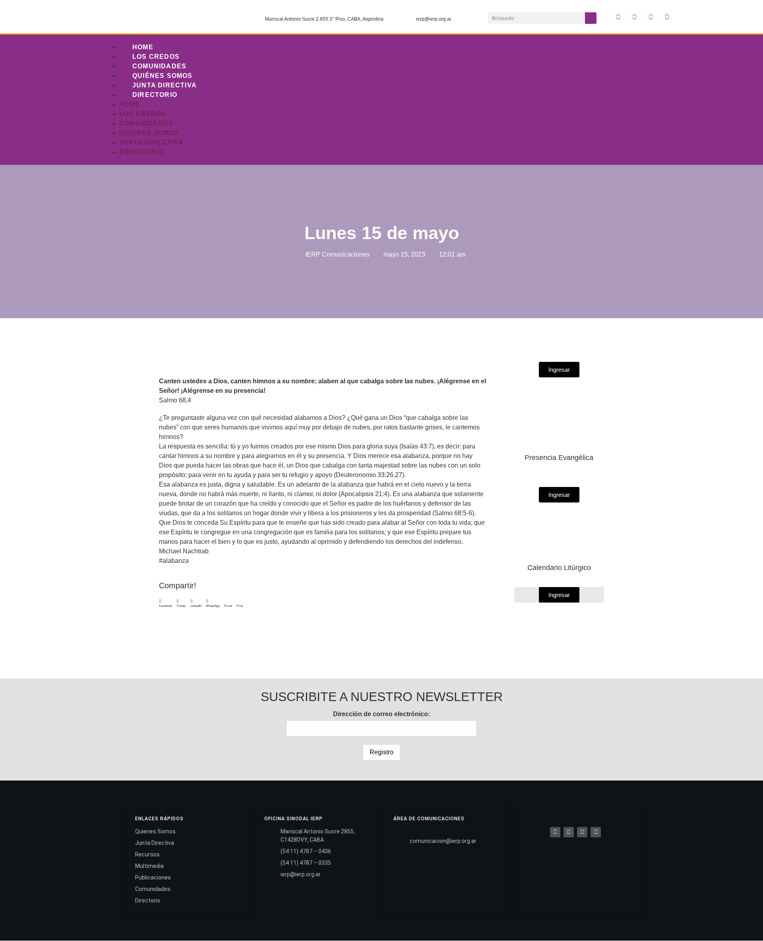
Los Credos (156, 56)
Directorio (154, 94)
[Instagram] (651, 17)
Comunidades (159, 66)
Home (142, 47)
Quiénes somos (162, 75)
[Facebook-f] (618, 17)
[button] (165, 604)
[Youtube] (667, 17)
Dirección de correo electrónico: (381, 714)
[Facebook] (555, 832)
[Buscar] (590, 18)
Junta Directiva (164, 85)
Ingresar (559, 594)
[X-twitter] (635, 17)
